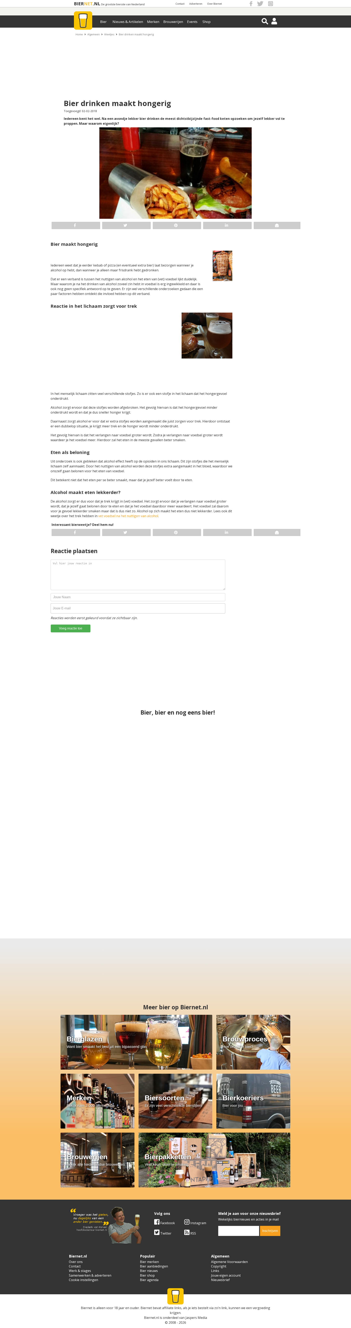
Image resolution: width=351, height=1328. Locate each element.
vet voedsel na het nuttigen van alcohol (128, 516)
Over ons (76, 1262)
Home (79, 34)
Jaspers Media (196, 1317)
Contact (180, 3)
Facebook (167, 1223)
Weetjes (109, 34)
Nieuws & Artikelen (128, 21)
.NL (96, 3)
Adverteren (195, 3)
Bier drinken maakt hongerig (136, 34)
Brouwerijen (173, 21)
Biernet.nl (151, 1317)
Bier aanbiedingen (154, 1266)
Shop (207, 21)
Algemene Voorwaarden (229, 1262)
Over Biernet (214, 3)
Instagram (198, 1223)
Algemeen (93, 34)
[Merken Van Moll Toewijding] (175, 746)
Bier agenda (149, 1280)
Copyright (218, 1266)
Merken (153, 21)
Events (192, 21)
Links (215, 1270)
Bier (103, 21)
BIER (79, 3)
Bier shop (147, 1275)
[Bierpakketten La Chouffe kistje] (279, 818)
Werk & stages (80, 1270)
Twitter (165, 1233)
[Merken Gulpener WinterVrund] (175, 818)
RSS (193, 1233)
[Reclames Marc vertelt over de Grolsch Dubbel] (136, 890)
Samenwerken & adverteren (90, 1275)
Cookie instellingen (83, 1280)
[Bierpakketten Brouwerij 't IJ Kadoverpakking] (58, 890)
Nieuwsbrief (220, 1280)
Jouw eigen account (226, 1275)
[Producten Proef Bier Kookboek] (279, 746)
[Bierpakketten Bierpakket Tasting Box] (214, 890)
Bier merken (149, 1262)
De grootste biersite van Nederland (123, 4)
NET (88, 3)
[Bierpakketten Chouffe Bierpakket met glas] (292, 890)
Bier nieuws (149, 1270)
